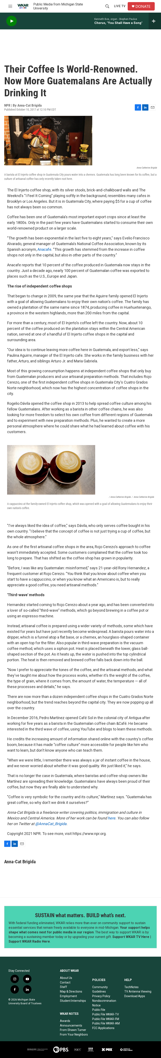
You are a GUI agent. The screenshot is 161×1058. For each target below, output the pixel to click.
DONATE (143, 6)
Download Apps (134, 996)
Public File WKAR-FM (105, 1019)
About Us (66, 978)
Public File (98, 1009)
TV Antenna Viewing (137, 991)
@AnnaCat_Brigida (50, 824)
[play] (11, 21)
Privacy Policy (101, 996)
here (111, 818)
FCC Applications (103, 1028)
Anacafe (44, 249)
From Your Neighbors (74, 1034)
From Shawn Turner (73, 1030)
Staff (63, 987)
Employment (68, 996)
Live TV (120, 6)
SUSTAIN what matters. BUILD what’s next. (80, 915)
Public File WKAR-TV (105, 1014)
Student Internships (73, 1000)
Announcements (71, 1025)
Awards (65, 1021)
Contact (65, 982)
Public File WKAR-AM (106, 1023)
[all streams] (155, 21)
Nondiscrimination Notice (104, 1003)
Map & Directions (71, 991)
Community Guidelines (100, 989)
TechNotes (131, 987)
